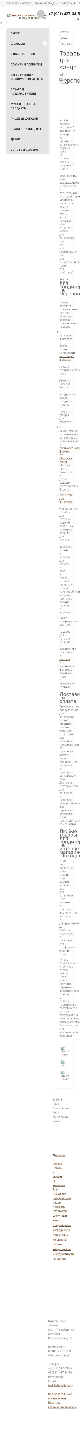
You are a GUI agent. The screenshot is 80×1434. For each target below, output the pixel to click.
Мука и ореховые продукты (23, 106)
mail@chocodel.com (60, 1385)
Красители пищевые (26, 129)
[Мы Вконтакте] (57, 1147)
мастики (64, 659)
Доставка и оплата (19, 3)
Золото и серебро (24, 149)
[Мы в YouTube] (57, 1128)
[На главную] (27, 15)
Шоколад (18, 43)
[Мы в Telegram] (57, 1138)
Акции (15, 33)
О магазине (68, 3)
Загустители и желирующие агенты (27, 77)
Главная (64, 32)
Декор (15, 139)
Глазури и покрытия (26, 64)
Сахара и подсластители (23, 91)
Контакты (59, 1206)
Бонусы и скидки (46, 3)
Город (63, 38)
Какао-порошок (23, 54)
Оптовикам (60, 1211)
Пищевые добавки (24, 118)
